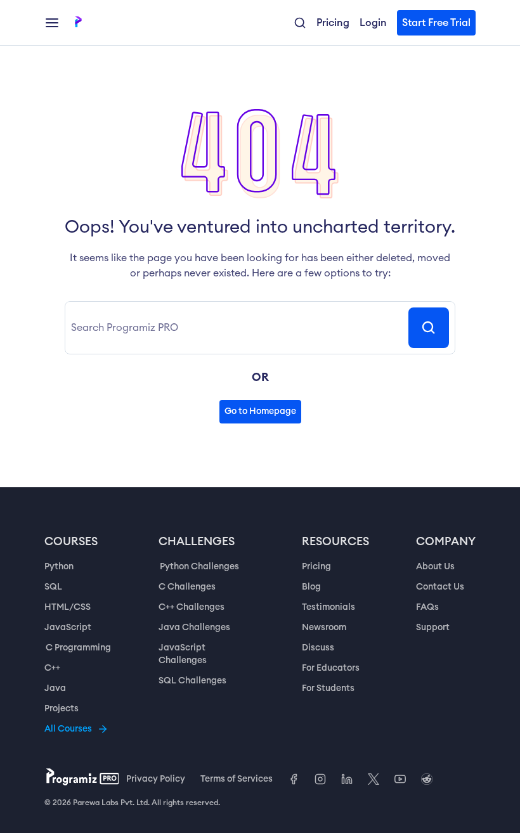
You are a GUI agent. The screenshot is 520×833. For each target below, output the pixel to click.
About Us (435, 566)
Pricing (316, 566)
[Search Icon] (428, 327)
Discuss (318, 647)
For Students (328, 688)
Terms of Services (236, 779)
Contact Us (440, 587)
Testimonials (328, 607)
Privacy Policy (155, 779)
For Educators (331, 668)
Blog (311, 587)
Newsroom (324, 627)
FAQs (427, 607)
